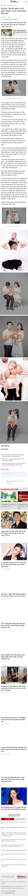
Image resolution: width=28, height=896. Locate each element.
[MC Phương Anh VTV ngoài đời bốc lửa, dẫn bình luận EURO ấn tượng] (14, 796)
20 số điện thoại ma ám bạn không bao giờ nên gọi (14, 850)
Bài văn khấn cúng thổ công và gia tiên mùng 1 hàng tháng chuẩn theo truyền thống (13, 845)
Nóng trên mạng (13, 5)
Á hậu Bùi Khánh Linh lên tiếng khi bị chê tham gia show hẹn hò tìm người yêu (13, 564)
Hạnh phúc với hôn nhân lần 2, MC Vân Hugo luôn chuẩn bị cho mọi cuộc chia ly (13, 533)
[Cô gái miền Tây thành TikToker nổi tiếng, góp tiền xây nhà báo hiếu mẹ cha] (14, 736)
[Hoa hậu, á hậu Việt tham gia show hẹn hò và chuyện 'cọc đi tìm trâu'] (14, 583)
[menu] (1, 1)
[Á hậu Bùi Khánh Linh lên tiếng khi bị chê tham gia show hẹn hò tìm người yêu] (14, 551)
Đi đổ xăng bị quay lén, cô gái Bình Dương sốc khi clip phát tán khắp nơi (13, 719)
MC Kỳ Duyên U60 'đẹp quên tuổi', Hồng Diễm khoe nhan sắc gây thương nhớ (13, 657)
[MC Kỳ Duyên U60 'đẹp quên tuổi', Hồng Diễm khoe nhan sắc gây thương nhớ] (14, 643)
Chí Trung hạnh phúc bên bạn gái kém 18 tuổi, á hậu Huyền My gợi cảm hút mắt (13, 625)
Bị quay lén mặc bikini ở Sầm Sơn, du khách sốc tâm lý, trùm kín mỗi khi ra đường (13, 688)
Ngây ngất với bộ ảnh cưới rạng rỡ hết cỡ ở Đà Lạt (20, 32)
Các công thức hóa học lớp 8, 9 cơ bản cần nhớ (13, 859)
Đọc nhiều (7, 819)
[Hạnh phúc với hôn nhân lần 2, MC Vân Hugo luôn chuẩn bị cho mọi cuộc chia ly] (14, 520)
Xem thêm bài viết (14, 815)
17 (14, 841)
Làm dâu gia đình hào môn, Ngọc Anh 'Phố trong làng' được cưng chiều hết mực (13, 779)
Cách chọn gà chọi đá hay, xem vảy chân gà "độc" (13, 854)
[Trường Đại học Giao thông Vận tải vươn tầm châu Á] (9, 496)
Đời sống (3, 537)
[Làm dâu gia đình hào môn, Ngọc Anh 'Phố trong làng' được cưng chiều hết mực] (14, 766)
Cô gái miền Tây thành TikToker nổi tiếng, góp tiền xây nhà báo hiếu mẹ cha (14, 749)
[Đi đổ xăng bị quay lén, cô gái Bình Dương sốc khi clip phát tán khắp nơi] (14, 706)
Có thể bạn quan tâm (9, 489)
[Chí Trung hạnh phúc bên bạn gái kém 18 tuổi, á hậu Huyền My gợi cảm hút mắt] (14, 612)
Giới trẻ (5, 5)
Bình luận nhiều (20, 819)
